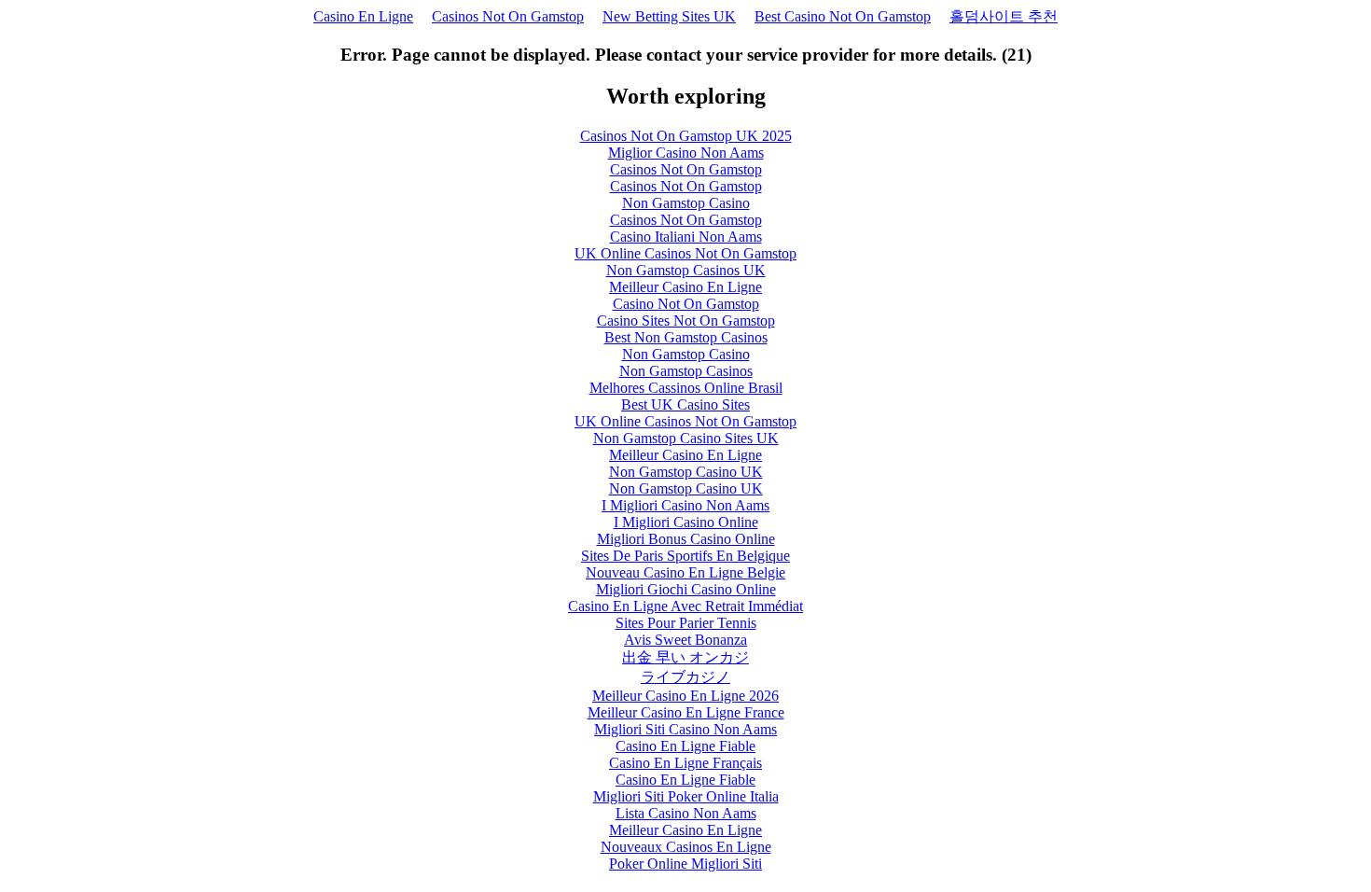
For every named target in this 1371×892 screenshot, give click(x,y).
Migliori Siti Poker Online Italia (686, 796)
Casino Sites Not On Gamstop (686, 320)
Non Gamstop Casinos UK (686, 270)
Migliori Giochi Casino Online (686, 589)
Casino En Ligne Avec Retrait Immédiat (685, 606)
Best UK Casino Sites (685, 404)
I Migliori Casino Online (686, 522)
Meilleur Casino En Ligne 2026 (685, 696)
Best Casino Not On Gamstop (843, 16)
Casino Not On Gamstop (686, 304)
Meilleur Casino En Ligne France (686, 712)
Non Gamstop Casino (686, 203)
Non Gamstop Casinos (686, 371)
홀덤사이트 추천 (1003, 16)
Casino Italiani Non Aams (686, 236)
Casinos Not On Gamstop (508, 16)
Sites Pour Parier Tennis (686, 623)
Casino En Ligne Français (685, 763)
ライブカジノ (685, 677)
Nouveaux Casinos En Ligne (686, 847)
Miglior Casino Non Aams (686, 152)
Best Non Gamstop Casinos (686, 337)
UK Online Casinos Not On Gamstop (685, 253)
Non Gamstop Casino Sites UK (686, 438)
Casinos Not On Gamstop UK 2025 (686, 136)
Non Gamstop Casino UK (686, 472)
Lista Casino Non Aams (686, 813)
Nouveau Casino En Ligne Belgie (685, 572)
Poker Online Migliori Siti (685, 863)
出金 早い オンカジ (685, 657)
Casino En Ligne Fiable (685, 746)
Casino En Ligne (363, 16)
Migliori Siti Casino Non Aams (685, 729)
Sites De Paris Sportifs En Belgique (685, 556)
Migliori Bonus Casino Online (686, 539)
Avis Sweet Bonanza (685, 640)
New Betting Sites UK (669, 16)
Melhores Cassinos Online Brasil (685, 388)
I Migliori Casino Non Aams (685, 505)
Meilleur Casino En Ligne (685, 287)
